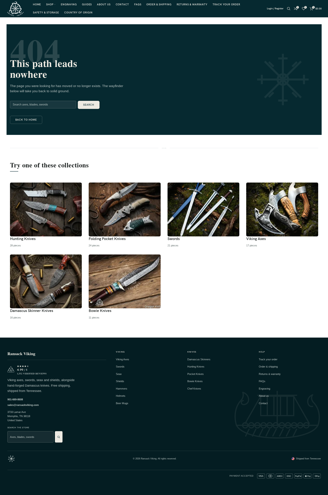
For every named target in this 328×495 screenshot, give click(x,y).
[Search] (288, 8)
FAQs (262, 381)
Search (88, 104)
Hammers (121, 388)
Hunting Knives (195, 366)
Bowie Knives (195, 381)
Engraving (264, 388)
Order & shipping (268, 366)
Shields (120, 381)
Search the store (18, 427)
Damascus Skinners (198, 359)
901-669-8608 (15, 399)
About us (264, 395)
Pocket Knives (195, 373)
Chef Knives (194, 388)
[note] (11, 459)
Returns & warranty (270, 373)
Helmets (120, 395)
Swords (120, 366)
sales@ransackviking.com (23, 404)
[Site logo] (15, 8)
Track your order (268, 359)
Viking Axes (122, 359)
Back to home (26, 119)
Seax (119, 373)
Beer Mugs (122, 403)
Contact (263, 403)
